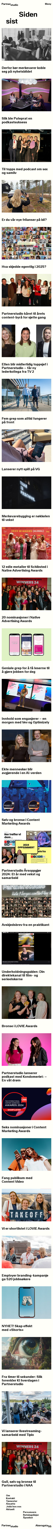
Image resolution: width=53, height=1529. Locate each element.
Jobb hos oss (13, 1506)
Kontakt (10, 1498)
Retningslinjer (31, 1515)
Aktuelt (10, 1509)
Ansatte (10, 1503)
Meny (48, 3)
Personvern (29, 1512)
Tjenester (11, 1501)
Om (8, 1495)
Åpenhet (28, 1517)
